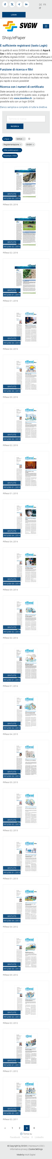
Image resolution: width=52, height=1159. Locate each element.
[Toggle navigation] (46, 26)
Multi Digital (30, 1154)
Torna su (27, 1133)
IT (40, 8)
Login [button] (14, 15)
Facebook (15, 1137)
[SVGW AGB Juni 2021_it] (39, 1145)
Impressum (33, 1145)
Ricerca (15, 126)
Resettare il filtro (10, 156)
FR (44, 4)
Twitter (25, 1137)
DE (40, 4)
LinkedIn (39, 1137)
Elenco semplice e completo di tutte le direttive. (24, 107)
